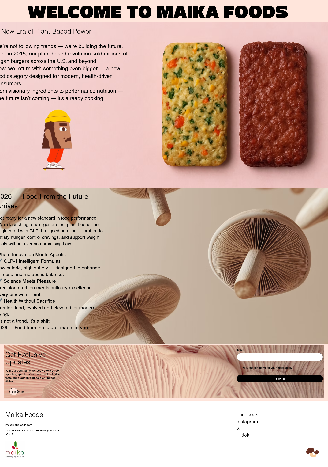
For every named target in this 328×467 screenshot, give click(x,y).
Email (241, 349)
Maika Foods (24, 415)
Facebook (247, 414)
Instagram (247, 421)
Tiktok (243, 435)
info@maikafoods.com (18, 424)
